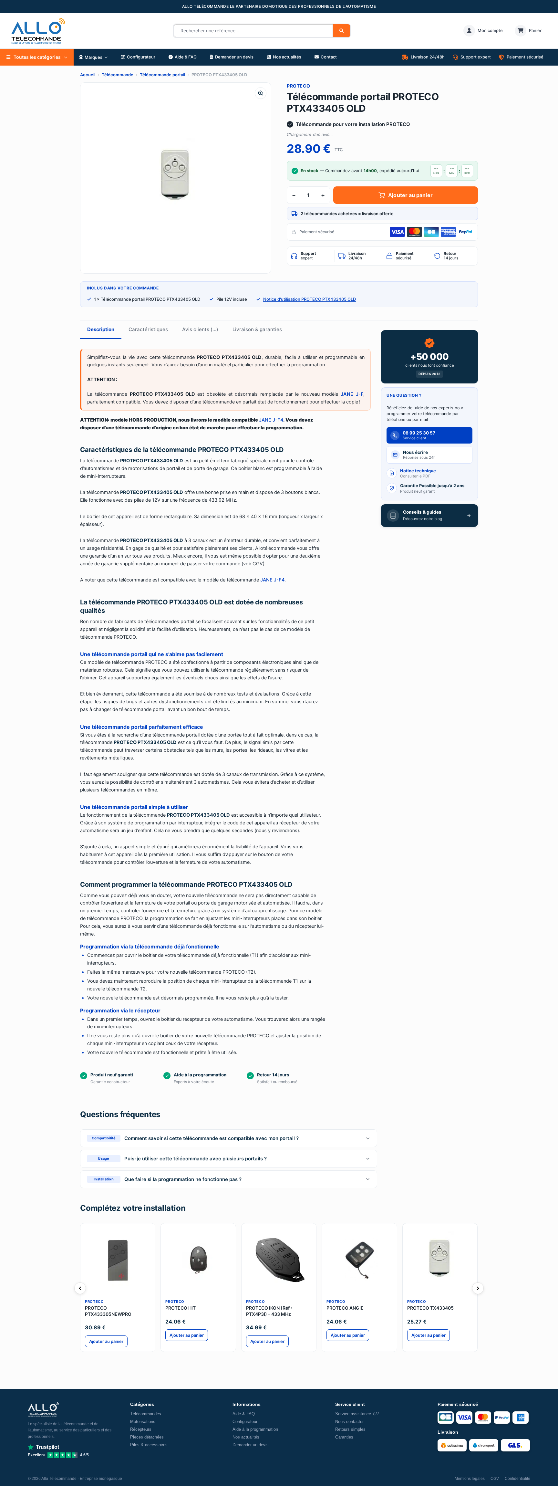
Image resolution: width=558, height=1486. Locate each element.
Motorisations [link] (142, 1421)
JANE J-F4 (271, 420)
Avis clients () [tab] (200, 329)
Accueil (87, 74)
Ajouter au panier (410, 195)
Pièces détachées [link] (147, 1437)
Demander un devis (250, 1444)
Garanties (344, 1437)
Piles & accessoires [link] (149, 1444)
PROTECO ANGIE (345, 1308)
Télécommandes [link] (145, 1413)
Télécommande (117, 74)
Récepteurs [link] (140, 1429)
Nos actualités (245, 1437)
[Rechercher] (341, 30)
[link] (483, 31)
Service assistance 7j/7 (357, 1413)
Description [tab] (100, 329)
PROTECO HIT (180, 1308)
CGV (495, 1478)
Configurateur (244, 1421)
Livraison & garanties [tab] (257, 329)
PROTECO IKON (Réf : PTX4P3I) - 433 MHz (269, 1311)
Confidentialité (517, 1478)
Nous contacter (349, 1421)
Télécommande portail (162, 74)
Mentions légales (470, 1478)
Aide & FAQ (243, 1413)
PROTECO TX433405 (430, 1308)
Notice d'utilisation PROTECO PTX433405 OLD (309, 299)
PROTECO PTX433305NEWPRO (108, 1311)
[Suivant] (478, 1288)
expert (308, 255)
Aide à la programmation (255, 1429)
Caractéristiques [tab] (148, 329)
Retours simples (350, 1429)
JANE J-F (352, 394)
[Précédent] (80, 1288)
